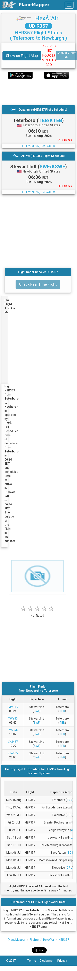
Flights (34, 939)
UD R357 (38, 26)
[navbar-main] (69, 5)
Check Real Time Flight (38, 284)
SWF (37, 711)
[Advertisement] (38, 92)
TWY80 (13, 718)
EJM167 (13, 707)
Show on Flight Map (22, 56)
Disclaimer (48, 960)
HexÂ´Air (47, 18)
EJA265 (13, 753)
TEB (62, 711)
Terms (33, 960)
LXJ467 (13, 741)
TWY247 (12, 730)
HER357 (64, 939)
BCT (71, 852)
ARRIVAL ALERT (66, 53)
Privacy (64, 960)
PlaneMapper (16, 939)
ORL (69, 815)
